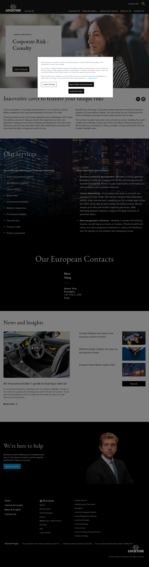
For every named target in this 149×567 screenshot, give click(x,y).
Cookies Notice (92, 78)
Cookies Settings (49, 84)
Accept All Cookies (76, 91)
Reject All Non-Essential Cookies (81, 84)
